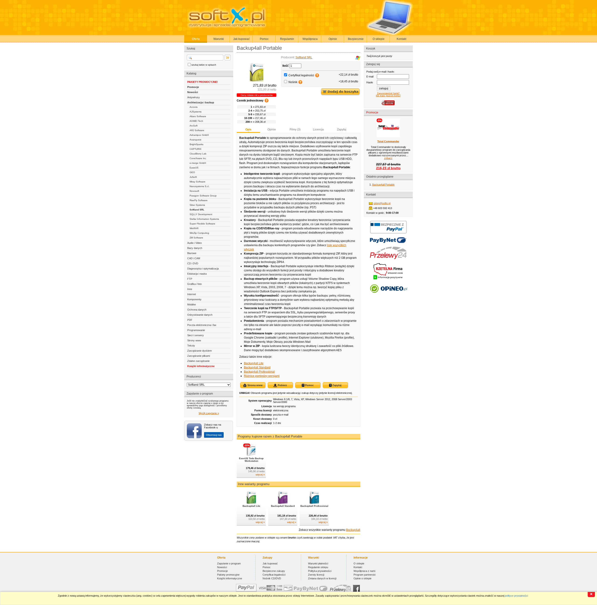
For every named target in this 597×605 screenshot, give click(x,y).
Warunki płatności (318, 563)
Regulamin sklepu (318, 567)
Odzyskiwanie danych (199, 314)
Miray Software (197, 181)
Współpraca (310, 39)
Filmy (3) (295, 129)
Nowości (192, 92)
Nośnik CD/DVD (272, 578)
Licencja (318, 129)
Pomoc (264, 39)
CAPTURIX (195, 149)
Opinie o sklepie (362, 578)
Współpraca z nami (364, 571)
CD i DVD (192, 263)
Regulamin (287, 39)
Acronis (194, 107)
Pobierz (282, 385)
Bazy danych (194, 248)
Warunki (218, 39)
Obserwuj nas (214, 435)
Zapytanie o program (229, 563)
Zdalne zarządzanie (198, 361)
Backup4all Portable (383, 184)
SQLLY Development (201, 214)
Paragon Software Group (203, 195)
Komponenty (194, 299)
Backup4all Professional (259, 371)
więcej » (260, 474)
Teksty (191, 345)
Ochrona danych (196, 309)
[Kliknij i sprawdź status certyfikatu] (388, 278)
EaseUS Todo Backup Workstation (251, 459)
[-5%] (388, 136)
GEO (192, 172)
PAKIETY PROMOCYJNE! (202, 81)
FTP (189, 278)
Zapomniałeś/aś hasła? (388, 93)
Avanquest (195, 139)
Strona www (255, 385)
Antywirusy (193, 97)
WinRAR (194, 228)
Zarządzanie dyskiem (199, 350)
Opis (248, 129)
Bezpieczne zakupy (274, 571)
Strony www (194, 340)
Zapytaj (341, 129)
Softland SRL (197, 209)
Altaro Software (198, 116)
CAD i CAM (193, 258)
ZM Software (196, 237)
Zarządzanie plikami (198, 355)
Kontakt (401, 39)
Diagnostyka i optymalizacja (203, 268)
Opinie (333, 39)
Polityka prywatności (319, 571)
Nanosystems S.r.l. (199, 186)
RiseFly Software (199, 200)
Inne (189, 289)
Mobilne (191, 304)
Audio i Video (194, 242)
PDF (189, 319)
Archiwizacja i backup (200, 102)
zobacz (388, 158)
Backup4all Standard (257, 367)
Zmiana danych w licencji (322, 578)
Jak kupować (241, 39)
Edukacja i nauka (197, 273)
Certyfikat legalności (301, 75)
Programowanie (196, 330)
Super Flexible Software (202, 223)
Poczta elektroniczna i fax (201, 325)
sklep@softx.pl (382, 203)
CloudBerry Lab (198, 153)
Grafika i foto (194, 284)
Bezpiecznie (356, 39)
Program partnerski (364, 574)
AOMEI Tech (196, 121)
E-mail (369, 76)
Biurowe (191, 253)
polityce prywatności (516, 595)
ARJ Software (197, 130)
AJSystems (195, 111)
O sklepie (379, 39)
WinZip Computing (199, 233)
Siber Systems (197, 205)
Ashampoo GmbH (199, 135)
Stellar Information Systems (204, 219)
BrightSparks (196, 144)
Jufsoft (193, 177)
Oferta (196, 39)
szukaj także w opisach (203, 64)
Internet (191, 294)
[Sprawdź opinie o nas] (388, 296)
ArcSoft (194, 125)
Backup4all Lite (254, 363)
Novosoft (194, 191)
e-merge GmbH (198, 163)
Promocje (193, 87)
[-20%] (251, 455)
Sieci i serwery (195, 335)
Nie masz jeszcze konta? (388, 95)
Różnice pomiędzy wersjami (262, 376)
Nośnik (292, 82)
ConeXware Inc (198, 158)
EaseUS (194, 167)
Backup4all (353, 530)
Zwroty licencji (316, 574)
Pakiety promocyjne (228, 574)
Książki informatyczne (201, 366)
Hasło (369, 82)
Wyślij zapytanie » (209, 413)
